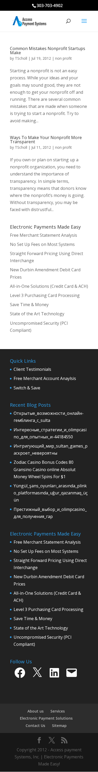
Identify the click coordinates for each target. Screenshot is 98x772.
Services (57, 711)
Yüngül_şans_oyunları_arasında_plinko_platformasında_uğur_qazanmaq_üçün (51, 493)
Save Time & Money (33, 618)
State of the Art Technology (41, 628)
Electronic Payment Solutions (46, 718)
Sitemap (59, 725)
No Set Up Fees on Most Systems (46, 551)
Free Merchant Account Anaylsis (45, 378)
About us (35, 711)
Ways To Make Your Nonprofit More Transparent (46, 140)
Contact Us (35, 725)
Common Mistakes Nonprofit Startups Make (47, 51)
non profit (63, 58)
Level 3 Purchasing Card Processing (48, 609)
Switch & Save (27, 388)
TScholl (21, 58)
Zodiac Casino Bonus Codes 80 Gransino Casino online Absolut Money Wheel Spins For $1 (45, 469)
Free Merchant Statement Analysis (47, 542)
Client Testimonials (32, 369)
